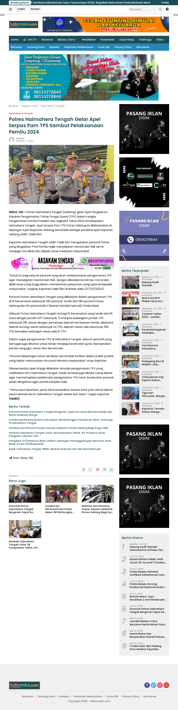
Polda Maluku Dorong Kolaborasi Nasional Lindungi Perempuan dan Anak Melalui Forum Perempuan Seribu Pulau (148, 585)
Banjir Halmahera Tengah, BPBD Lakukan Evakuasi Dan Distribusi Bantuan (55, 449)
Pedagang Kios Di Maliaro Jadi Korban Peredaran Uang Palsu (153, 363)
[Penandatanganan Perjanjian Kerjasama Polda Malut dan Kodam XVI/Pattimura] (130, 329)
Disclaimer (143, 47)
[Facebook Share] (83, 469)
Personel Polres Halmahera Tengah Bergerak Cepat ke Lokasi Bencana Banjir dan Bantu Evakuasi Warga (60, 413)
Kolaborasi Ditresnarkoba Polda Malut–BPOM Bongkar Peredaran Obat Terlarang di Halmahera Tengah (60, 421)
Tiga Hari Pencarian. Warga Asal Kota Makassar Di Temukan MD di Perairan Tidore (153, 394)
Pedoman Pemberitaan (78, 47)
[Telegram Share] (104, 469)
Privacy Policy (123, 47)
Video (160, 39)
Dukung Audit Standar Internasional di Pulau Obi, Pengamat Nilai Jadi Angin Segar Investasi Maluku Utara (152, 284)
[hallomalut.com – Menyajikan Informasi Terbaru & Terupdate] (23, 24)
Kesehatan (107, 39)
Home (14, 39)
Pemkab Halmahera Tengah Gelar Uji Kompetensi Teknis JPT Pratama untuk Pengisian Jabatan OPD (57, 434)
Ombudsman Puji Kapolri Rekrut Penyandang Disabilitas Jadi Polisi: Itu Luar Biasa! (152, 379)
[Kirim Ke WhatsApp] (111, 469)
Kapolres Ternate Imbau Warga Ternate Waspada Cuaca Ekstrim (153, 410)
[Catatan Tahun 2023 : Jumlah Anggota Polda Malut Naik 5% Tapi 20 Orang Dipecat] (130, 313)
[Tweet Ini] (90, 469)
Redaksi (35, 9)
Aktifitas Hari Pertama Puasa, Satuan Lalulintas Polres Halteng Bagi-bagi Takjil (58, 428)
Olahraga (145, 39)
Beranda (16, 47)
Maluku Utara (66, 39)
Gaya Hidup (126, 39)
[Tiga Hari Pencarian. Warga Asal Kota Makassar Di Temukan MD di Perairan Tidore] (130, 392)
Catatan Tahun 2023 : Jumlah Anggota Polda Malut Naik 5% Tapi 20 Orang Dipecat (154, 315)
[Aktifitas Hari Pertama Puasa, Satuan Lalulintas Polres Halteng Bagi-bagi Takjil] (98, 494)
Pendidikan (89, 39)
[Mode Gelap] (167, 9)
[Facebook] (147, 685)
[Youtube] (166, 685)
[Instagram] (160, 685)
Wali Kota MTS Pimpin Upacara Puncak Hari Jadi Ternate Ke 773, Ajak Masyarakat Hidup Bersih (152, 299)
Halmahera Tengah (21, 113)
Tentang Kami (35, 47)
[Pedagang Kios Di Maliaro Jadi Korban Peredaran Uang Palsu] (130, 361)
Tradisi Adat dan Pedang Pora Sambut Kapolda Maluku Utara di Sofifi (145, 647)
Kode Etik (104, 47)
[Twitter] (153, 685)
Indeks (21, 9)
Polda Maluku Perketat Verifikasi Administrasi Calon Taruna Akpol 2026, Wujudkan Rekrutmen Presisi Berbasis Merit (148, 573)
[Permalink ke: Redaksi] (11, 139)
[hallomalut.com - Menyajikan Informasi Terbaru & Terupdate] (24, 685)
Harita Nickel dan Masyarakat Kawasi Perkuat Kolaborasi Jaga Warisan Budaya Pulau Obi (147, 635)
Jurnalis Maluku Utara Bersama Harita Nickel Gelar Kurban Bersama (148, 623)
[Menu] (11, 9)
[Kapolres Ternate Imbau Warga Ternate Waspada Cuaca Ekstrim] (130, 408)
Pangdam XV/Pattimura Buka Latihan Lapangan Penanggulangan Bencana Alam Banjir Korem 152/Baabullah (60, 442)
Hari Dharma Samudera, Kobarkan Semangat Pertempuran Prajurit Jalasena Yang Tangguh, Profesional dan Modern (152, 347)
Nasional (47, 39)
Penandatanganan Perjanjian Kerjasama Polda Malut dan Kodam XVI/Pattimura (154, 331)
